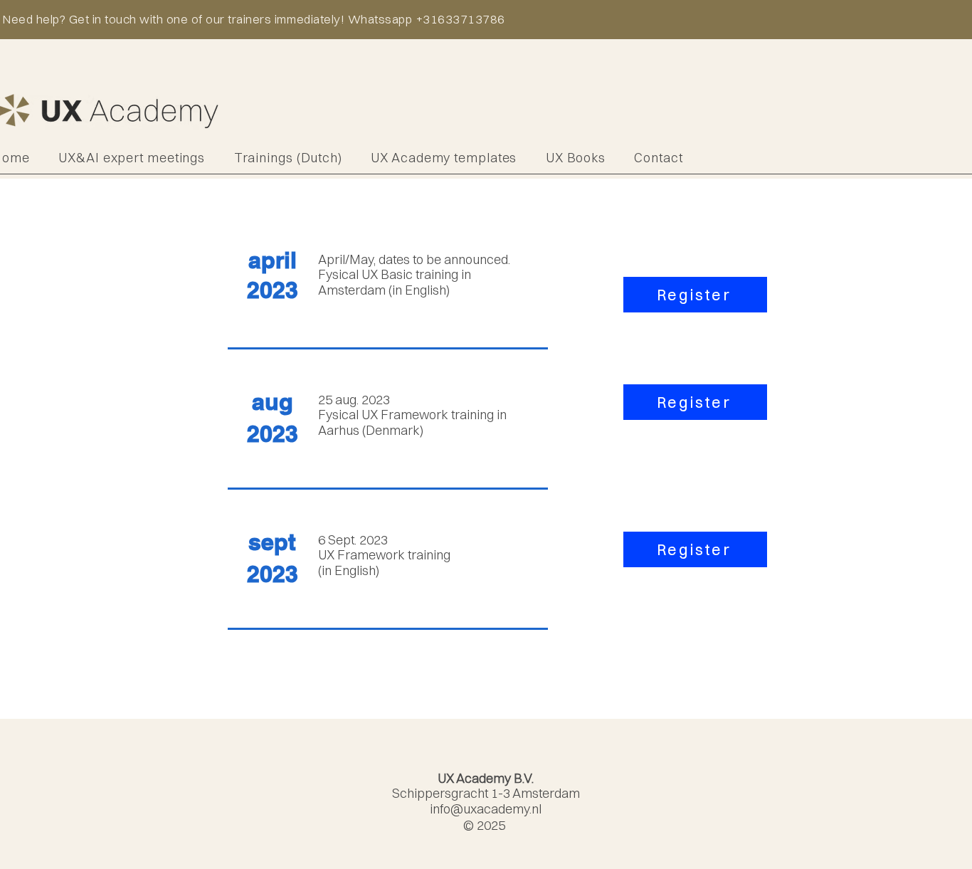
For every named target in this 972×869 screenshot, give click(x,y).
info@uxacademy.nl (486, 809)
